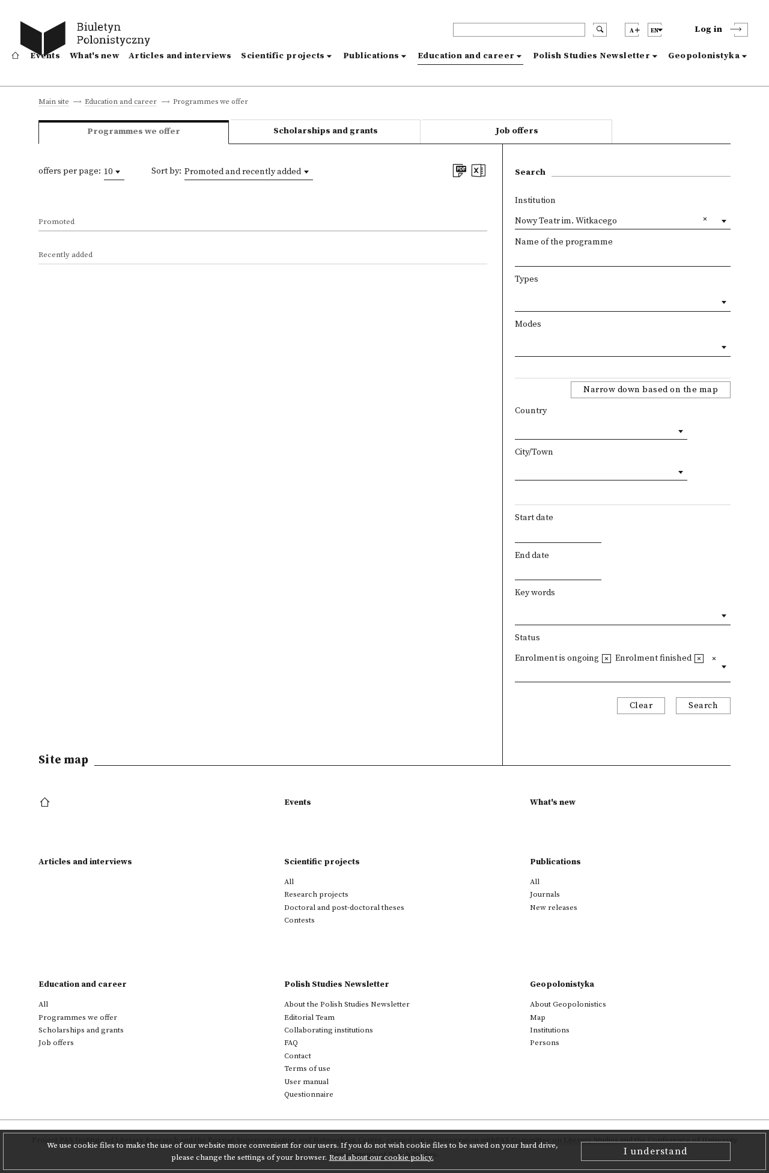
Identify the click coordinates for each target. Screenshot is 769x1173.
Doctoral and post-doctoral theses (344, 907)
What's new (94, 55)
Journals (545, 894)
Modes (528, 324)
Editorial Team (309, 1017)
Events (45, 55)
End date (532, 555)
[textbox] (518, 299)
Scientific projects (283, 55)
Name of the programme (564, 242)
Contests (299, 920)
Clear (641, 705)
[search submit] (600, 30)
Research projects (316, 894)
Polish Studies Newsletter (592, 55)
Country (531, 410)
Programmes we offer (77, 1017)
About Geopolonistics (568, 1004)
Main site (53, 102)
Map (538, 1017)
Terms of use (307, 1068)
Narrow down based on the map (650, 389)
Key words (535, 592)
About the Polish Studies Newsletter (347, 1004)
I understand (656, 1151)
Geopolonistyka (704, 55)
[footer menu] (45, 803)
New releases (553, 907)
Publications (371, 55)
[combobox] (114, 171)
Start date (534, 517)
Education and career (466, 55)
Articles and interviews (180, 55)
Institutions (550, 1030)
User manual (306, 1082)
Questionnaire (308, 1094)
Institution (535, 200)
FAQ (291, 1042)
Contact (297, 1056)
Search (703, 705)
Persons (544, 1042)
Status (527, 637)
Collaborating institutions (328, 1030)
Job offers (517, 131)
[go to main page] (88, 40)
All (289, 882)
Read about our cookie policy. (381, 1157)
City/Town (534, 452)
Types (526, 279)
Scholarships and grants (325, 131)
